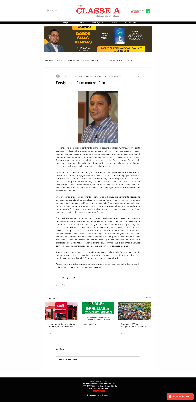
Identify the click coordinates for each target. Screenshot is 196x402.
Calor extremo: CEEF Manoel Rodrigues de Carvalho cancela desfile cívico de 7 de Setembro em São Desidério (134, 325)
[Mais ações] (138, 76)
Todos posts (49, 61)
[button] (148, 61)
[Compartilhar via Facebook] (57, 278)
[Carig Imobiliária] (98, 311)
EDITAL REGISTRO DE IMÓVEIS (68, 61)
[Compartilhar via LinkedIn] (68, 278)
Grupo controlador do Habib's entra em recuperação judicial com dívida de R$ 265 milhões (61, 325)
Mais (128, 61)
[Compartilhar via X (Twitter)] (63, 278)
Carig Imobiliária (90, 324)
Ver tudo (148, 298)
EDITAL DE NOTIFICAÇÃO (113, 61)
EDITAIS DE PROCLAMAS (91, 61)
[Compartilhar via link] (74, 278)
